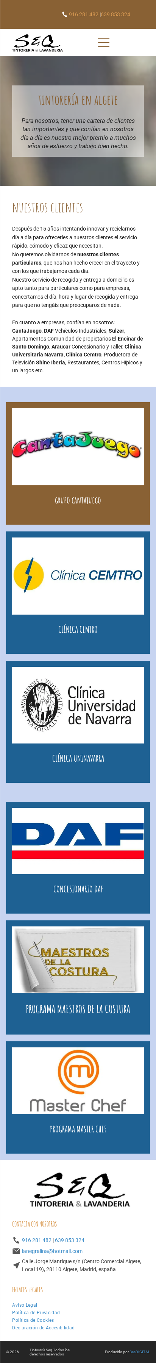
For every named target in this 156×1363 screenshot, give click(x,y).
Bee (132, 1352)
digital (143, 1352)
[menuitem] (24, 1305)
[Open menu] (103, 42)
